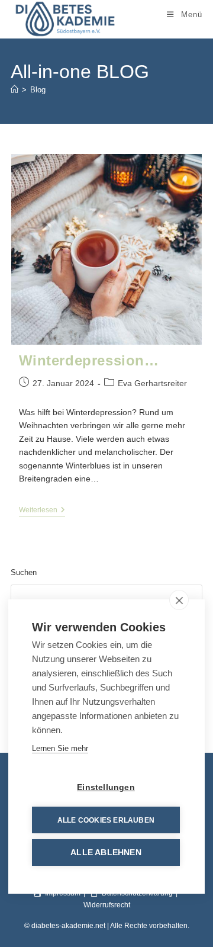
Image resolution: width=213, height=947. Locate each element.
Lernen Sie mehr (60, 748)
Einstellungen (106, 787)
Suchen (24, 572)
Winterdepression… (89, 360)
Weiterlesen (42, 510)
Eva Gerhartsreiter (152, 383)
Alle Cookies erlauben (105, 820)
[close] (179, 600)
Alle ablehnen (105, 852)
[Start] (14, 89)
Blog (38, 89)
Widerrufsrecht (106, 905)
